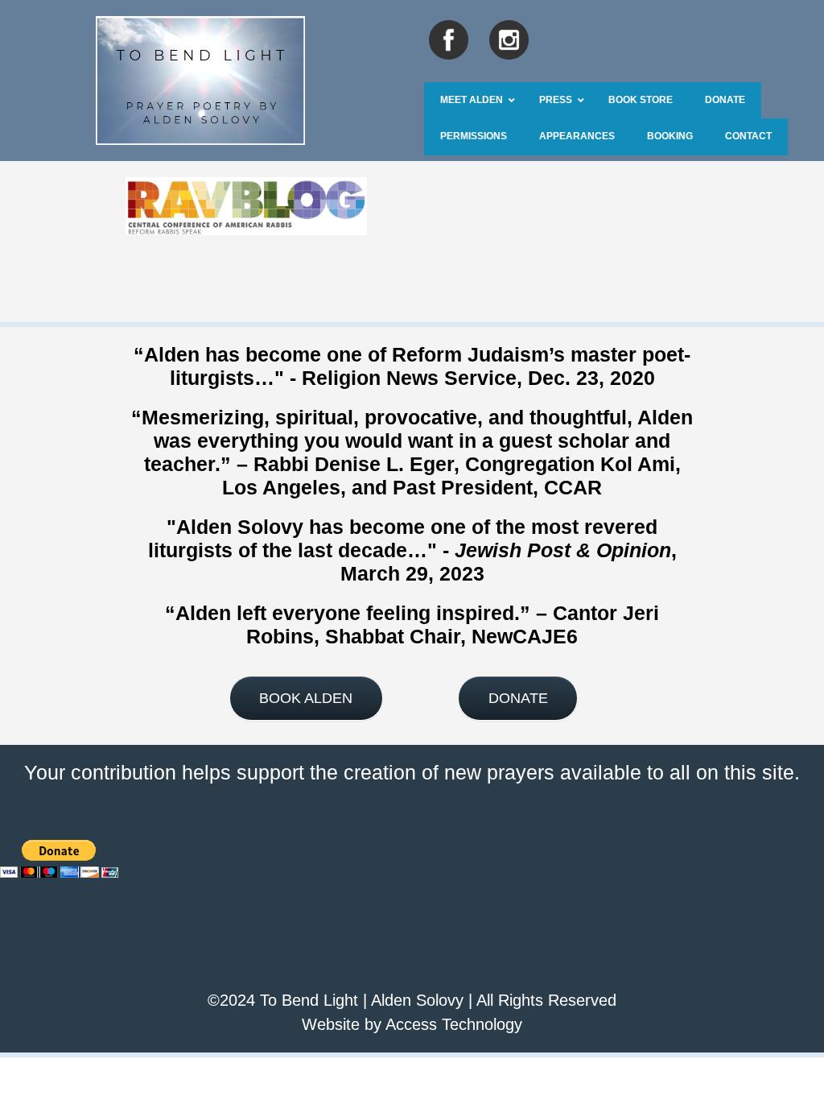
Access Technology (453, 1024)
